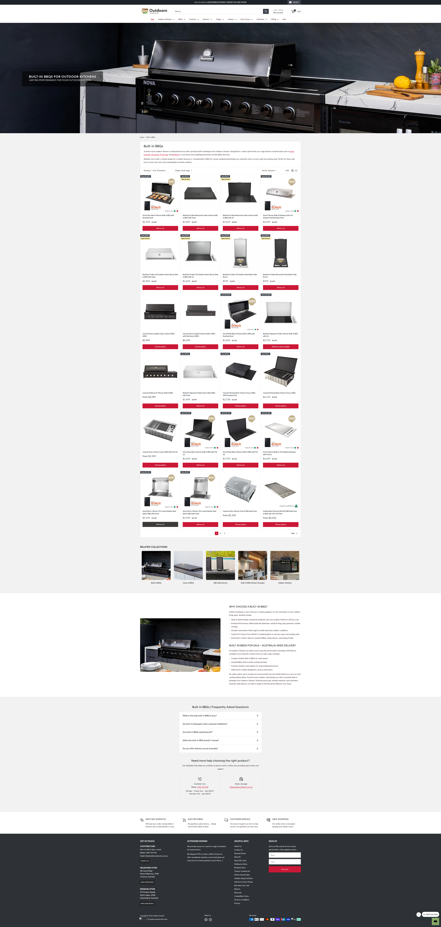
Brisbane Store (240, 868)
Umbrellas (260, 19)
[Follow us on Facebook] (206, 919)
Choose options (160, 347)
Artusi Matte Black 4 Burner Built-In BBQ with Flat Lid (240, 453)
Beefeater (175, 155)
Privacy (237, 903)
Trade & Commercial (242, 871)
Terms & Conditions (241, 900)
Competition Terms (241, 896)
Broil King (164, 155)
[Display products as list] (296, 171)
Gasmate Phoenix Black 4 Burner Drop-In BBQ (279, 393)
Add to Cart (160, 524)
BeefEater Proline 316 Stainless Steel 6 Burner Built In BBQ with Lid (200, 276)
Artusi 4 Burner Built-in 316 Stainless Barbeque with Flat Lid (279, 453)
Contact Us (238, 850)
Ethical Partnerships (242, 875)
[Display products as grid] (292, 171)
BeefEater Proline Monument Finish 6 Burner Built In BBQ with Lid (240, 216)
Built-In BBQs (150, 137)
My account (278, 12)
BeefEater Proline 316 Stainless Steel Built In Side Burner (240, 276)
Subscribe (284, 869)
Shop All (237, 857)
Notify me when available (281, 347)
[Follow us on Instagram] (210, 919)
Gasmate (147, 155)
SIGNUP (296, 2)
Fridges (218, 19)
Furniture (192, 19)
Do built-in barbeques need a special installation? (205, 724)
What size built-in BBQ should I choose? (201, 740)
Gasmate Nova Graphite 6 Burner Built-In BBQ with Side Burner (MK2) (199, 335)
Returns (237, 889)
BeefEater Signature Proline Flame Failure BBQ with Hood (199, 394)
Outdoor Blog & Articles (243, 878)
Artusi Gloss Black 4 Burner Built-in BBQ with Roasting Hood (158, 216)
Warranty (238, 892)
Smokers (206, 19)
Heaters (231, 19)
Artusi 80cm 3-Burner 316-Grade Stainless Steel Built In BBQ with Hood (159, 512)
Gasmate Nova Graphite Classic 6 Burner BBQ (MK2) (158, 335)
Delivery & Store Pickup (243, 882)
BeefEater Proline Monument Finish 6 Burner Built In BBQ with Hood (200, 216)
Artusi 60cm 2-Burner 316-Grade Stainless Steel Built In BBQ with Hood (199, 512)
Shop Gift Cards (240, 860)
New (284, 19)
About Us (237, 846)
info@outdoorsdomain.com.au (241, 787)
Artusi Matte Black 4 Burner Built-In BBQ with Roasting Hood (239, 335)
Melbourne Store (240, 864)
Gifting (273, 19)
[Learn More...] (217, 860)
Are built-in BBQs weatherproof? (198, 732)
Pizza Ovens (245, 19)
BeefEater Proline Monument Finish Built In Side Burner (280, 276)
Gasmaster (155, 155)
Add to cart (160, 228)
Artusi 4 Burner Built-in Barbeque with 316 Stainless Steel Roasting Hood (278, 216)
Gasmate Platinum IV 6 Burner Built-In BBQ (158, 393)
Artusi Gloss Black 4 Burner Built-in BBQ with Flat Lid (200, 453)
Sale (152, 19)
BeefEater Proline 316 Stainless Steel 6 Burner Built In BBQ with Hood (160, 276)
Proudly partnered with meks (157, 919)
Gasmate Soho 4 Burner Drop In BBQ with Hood (240, 511)
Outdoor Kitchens (165, 19)
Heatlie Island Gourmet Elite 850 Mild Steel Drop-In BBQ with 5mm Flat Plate (280, 512)
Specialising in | (220, 2)
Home (142, 137)
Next (293, 533)
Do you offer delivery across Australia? (200, 748)
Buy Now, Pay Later (242, 885)
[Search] (266, 11)
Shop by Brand (239, 853)
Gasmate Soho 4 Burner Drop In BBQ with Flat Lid (160, 452)
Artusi (291, 151)
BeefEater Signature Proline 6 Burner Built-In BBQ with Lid (280, 335)
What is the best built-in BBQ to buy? (200, 715)
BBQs (180, 19)
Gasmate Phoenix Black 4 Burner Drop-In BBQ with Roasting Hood (239, 394)
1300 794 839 (202, 787)
